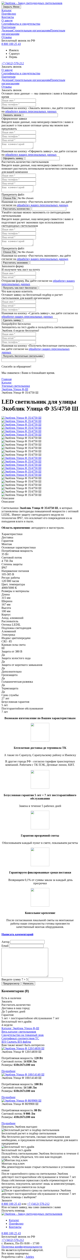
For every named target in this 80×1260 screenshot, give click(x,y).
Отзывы (6, 37)
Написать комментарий (17, 934)
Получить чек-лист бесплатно (20, 287)
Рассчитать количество (16, 208)
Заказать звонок (12, 115)
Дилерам (7, 30)
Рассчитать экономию (15, 262)
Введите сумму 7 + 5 (14, 979)
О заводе (7, 20)
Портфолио (8, 13)
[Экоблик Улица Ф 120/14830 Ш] (40, 1048)
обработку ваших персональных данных (31, 111)
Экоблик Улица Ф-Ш (14, 389)
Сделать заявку (12, 320)
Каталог (6, 10)
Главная (6, 379)
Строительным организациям (31, 30)
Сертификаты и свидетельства (20, 23)
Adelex (29, 1256)
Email (4, 945)
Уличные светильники (15, 385)
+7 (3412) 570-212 (12, 63)
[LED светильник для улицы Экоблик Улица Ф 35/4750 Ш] (21, 458)
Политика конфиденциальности (21, 1246)
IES (16, 1041)
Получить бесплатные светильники (23, 356)
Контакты (7, 17)
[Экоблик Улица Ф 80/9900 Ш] (40, 1100)
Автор (5, 941)
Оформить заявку (13, 158)
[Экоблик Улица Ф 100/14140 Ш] (40, 1074)
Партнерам (8, 27)
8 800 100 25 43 (11, 43)
